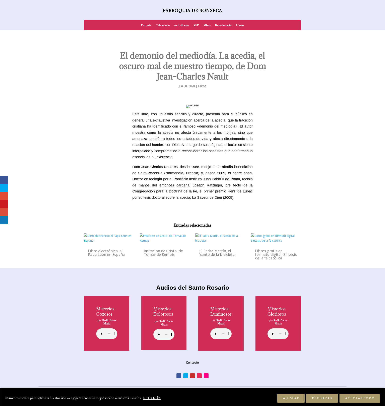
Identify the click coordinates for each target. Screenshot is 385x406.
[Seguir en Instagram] (199, 375)
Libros (240, 25)
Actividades (181, 25)
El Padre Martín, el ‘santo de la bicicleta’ (217, 252)
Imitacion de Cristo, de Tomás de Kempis (163, 252)
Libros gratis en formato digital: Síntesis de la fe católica (276, 254)
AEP (196, 25)
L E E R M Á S (152, 398)
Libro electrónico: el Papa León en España (106, 252)
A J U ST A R (291, 398)
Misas (207, 25)
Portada (146, 25)
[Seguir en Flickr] (206, 375)
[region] (192, 397)
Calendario (163, 25)
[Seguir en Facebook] (178, 375)
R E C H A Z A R (322, 398)
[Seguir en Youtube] (192, 375)
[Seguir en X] (185, 375)
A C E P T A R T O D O (359, 398)
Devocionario (223, 25)
